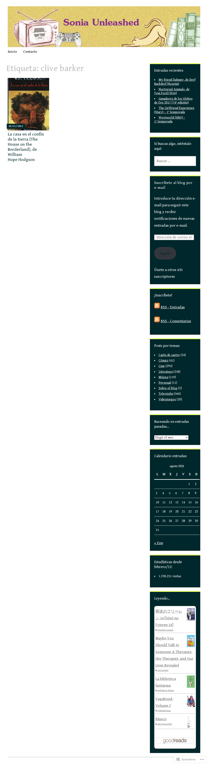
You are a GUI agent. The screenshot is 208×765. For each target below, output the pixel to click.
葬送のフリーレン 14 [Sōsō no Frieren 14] (168, 618)
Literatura (166, 372)
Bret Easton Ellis (165, 724)
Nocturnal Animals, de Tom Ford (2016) (172, 91)
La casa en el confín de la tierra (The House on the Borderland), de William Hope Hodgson (26, 147)
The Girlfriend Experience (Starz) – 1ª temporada (174, 110)
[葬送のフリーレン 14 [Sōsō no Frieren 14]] (191, 619)
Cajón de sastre (169, 355)
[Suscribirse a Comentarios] (157, 321)
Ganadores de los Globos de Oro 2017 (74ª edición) (173, 101)
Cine (162, 366)
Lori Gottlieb (163, 670)
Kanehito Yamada (165, 630)
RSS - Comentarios (176, 321)
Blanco (161, 719)
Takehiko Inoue (164, 710)
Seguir (165, 253)
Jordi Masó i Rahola (166, 690)
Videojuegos (167, 399)
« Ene (158, 543)
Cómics (163, 361)
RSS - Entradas (173, 307)
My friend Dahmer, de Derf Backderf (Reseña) (174, 82)
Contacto (30, 52)
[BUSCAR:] (175, 161)
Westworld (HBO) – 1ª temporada (169, 119)
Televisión (166, 394)
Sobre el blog (168, 388)
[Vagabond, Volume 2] (191, 706)
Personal (165, 383)
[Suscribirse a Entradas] (157, 307)
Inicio (12, 52)
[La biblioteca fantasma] (191, 686)
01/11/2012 (16, 126)
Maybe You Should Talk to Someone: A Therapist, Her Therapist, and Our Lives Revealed (174, 652)
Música (163, 377)
